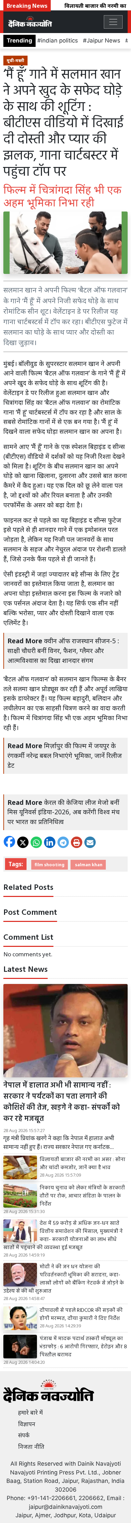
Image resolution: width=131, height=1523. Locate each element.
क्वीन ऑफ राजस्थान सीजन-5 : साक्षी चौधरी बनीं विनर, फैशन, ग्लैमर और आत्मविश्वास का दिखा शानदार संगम (63, 650)
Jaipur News (103, 40)
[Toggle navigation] (113, 22)
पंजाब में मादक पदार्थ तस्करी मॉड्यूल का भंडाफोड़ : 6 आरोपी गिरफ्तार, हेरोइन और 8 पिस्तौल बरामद (83, 1347)
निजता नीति (31, 1446)
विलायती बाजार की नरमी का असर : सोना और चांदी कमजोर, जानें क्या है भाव (82, 1164)
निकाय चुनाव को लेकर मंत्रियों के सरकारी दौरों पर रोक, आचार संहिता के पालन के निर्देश (82, 1196)
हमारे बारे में (30, 1412)
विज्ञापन (26, 1424)
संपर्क (24, 1435)
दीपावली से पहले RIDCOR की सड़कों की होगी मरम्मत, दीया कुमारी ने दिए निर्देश (81, 1314)
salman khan (88, 865)
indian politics (59, 40)
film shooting (49, 865)
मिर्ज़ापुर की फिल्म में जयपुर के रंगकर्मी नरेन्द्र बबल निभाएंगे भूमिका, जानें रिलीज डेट (64, 755)
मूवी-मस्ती (15, 60)
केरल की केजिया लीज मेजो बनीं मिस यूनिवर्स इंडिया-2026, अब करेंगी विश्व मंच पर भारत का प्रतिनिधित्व (63, 812)
